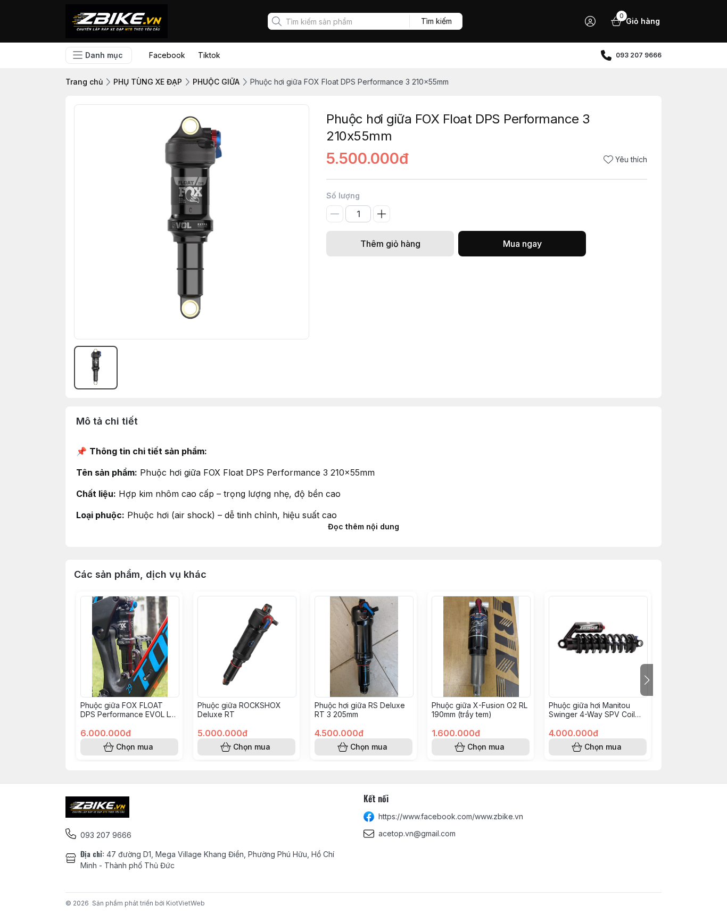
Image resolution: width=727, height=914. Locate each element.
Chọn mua (134, 746)
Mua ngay (522, 243)
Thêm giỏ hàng (390, 243)
